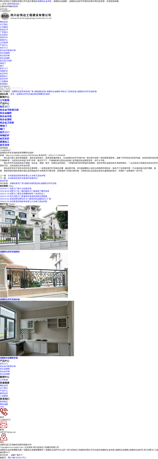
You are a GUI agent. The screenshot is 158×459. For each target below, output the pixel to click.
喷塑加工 (4, 76)
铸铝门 (3, 63)
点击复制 (28, 447)
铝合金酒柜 (5, 58)
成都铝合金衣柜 (44, 1)
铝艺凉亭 (4, 79)
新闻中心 (4, 40)
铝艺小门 (4, 68)
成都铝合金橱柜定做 (9, 358)
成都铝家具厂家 (17, 183)
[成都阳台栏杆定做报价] (34, 249)
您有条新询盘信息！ (11, 4)
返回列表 (4, 181)
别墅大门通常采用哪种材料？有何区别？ (22, 194)
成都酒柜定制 (40, 91)
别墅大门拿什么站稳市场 (15, 188)
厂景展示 (4, 32)
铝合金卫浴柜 (6, 61)
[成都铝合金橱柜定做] (37, 355)
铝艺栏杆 (4, 74)
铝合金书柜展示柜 (8, 50)
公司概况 (4, 27)
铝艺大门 (4, 48)
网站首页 (4, 22)
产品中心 (4, 45)
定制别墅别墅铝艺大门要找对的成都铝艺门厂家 (25, 199)
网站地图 (4, 404)
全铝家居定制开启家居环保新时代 (23, 178)
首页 (12, 94)
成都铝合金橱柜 (53, 91)
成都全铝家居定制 (32, 183)
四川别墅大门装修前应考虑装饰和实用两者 (23, 196)
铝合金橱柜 (5, 53)
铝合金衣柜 (5, 55)
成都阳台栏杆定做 (48, 183)
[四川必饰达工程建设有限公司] (25, 19)
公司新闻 (4, 43)
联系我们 (4, 84)
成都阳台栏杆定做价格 (87, 91)
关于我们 (4, 24)
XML (2, 407)
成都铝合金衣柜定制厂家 (23, 91)
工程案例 (4, 81)
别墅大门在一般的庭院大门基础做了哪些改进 (24, 191)
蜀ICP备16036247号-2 (17, 458)
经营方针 (4, 37)
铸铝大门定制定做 (69, 91)
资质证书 (4, 30)
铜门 (2, 66)
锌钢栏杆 (4, 71)
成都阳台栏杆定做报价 (10, 252)
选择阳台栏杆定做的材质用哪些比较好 (33, 94)
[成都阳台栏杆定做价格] (34, 297)
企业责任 (4, 35)
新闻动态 (4, 393)
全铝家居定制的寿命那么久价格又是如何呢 (26, 176)
